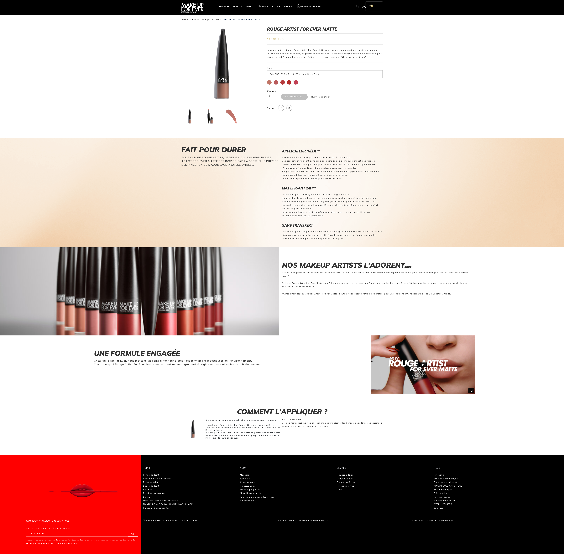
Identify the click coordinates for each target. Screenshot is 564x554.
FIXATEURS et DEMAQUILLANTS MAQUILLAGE (168, 504)
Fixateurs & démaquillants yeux (257, 497)
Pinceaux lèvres (345, 486)
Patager (271, 108)
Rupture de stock (294, 97)
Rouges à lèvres (211, 19)
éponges (438, 508)
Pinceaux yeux (248, 500)
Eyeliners (245, 478)
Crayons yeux (247, 482)
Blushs (146, 497)
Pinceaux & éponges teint (157, 508)
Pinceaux (439, 475)
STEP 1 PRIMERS (443, 504)
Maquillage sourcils (250, 493)
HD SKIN (224, 6)
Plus (275, 6)
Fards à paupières (250, 489)
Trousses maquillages (446, 478)
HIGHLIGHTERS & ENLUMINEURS (160, 500)
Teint (236, 6)
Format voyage (442, 497)
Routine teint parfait (445, 500)
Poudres (147, 489)
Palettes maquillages (445, 482)
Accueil (185, 19)
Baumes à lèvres (346, 482)
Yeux (248, 6)
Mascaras (245, 475)
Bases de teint (151, 486)
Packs (288, 6)
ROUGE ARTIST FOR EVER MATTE (242, 19)
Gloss (340, 489)
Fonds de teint (151, 475)
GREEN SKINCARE (310, 6)
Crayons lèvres (345, 478)
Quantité (272, 91)
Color (270, 68)
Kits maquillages (443, 489)
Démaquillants (442, 493)
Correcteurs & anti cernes (157, 478)
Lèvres (261, 6)
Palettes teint (150, 482)
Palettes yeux (247, 486)
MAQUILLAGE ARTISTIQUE (448, 486)
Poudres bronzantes (154, 493)
